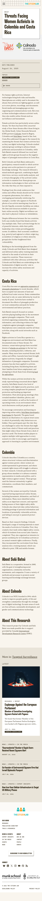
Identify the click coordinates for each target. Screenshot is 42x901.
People (19, 842)
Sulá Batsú (18, 136)
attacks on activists (17, 348)
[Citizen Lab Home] (32, 4)
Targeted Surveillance (11, 77)
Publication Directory (10, 826)
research (8, 701)
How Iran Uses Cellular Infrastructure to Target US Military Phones (20, 789)
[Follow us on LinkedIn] (8, 866)
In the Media (22, 744)
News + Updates (8, 744)
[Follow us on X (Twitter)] (11, 866)
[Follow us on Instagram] (15, 866)
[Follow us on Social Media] (23, 866)
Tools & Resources (8, 828)
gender (4, 80)
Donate (19, 844)
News (3, 844)
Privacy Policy (34, 888)
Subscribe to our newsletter (21, 853)
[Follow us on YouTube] (19, 866)
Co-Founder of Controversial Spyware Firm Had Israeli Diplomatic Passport (20, 769)
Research (5, 823)
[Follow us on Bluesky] (4, 866)
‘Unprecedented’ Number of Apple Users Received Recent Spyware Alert (17, 749)
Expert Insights (23, 784)
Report (17, 701)
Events (4, 842)
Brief (6, 12)
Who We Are (20, 837)
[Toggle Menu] (4, 4)
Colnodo (17, 134)
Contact (19, 839)
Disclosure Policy (8, 888)
